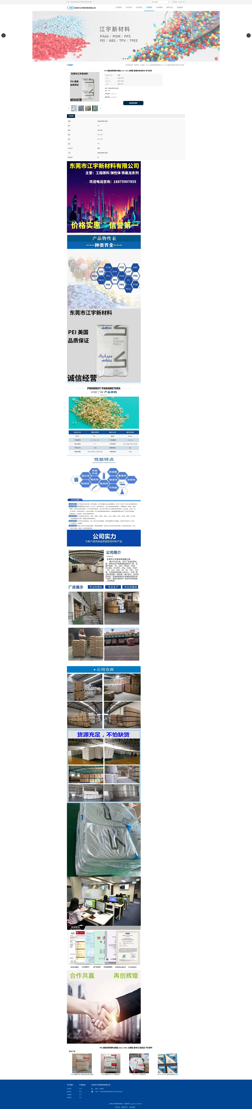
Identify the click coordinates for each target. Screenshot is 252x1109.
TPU (80, 1094)
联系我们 (69, 1097)
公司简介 (69, 1088)
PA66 (80, 1088)
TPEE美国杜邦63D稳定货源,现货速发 (82, 1074)
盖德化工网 (124, 1107)
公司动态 (139, 7)
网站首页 (136, 65)
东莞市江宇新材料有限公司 (116, 1103)
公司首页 (118, 7)
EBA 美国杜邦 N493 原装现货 (111, 1074)
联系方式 (170, 7)
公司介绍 (129, 7)
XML (140, 1103)
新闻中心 (69, 1091)
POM (80, 1091)
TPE (80, 1097)
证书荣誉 (159, 7)
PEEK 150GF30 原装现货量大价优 (167, 1074)
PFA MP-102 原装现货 (139, 1074)
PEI (147, 65)
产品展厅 (149, 7)
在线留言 (180, 7)
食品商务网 (132, 1107)
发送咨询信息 (133, 103)
